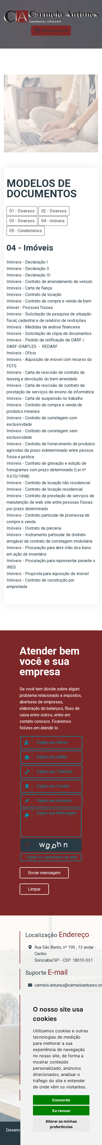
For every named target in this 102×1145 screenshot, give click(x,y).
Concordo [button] (61, 1100)
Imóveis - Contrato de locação (34, 294)
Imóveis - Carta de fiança (29, 288)
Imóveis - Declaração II (28, 268)
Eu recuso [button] (61, 1110)
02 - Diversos (53, 210)
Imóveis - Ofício (21, 353)
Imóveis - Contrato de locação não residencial (48, 482)
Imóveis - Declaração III (28, 275)
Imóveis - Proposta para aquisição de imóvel (48, 573)
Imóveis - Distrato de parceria (34, 528)
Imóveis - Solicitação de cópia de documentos (49, 333)
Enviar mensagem (44, 872)
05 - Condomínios (25, 230)
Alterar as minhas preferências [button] (61, 1124)
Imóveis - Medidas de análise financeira (43, 327)
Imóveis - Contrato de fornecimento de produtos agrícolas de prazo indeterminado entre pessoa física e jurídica (51, 450)
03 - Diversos (22, 220)
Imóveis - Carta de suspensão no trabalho (45, 398)
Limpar (34, 889)
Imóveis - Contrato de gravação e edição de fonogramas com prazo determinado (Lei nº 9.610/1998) (46, 470)
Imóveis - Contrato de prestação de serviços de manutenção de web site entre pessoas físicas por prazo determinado (50, 502)
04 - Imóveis (53, 220)
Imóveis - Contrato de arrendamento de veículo (49, 281)
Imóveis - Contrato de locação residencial (45, 489)
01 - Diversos (22, 210)
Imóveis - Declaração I (27, 262)
